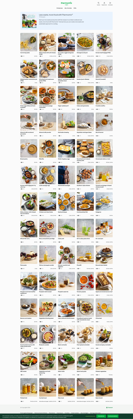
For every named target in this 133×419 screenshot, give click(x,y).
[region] (66, 416)
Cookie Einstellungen (90, 416)
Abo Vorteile (68, 8)
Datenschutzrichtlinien (41, 413)
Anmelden (110, 4)
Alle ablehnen (101, 416)
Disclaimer (52, 413)
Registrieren (104, 4)
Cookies (67, 413)
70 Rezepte (42, 17)
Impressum (60, 413)
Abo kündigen (84, 413)
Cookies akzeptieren (113, 416)
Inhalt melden (75, 413)
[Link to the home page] (66, 4)
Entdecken (60, 8)
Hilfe (75, 8)
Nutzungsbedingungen (26, 413)
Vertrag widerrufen (95, 413)
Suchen (98, 4)
